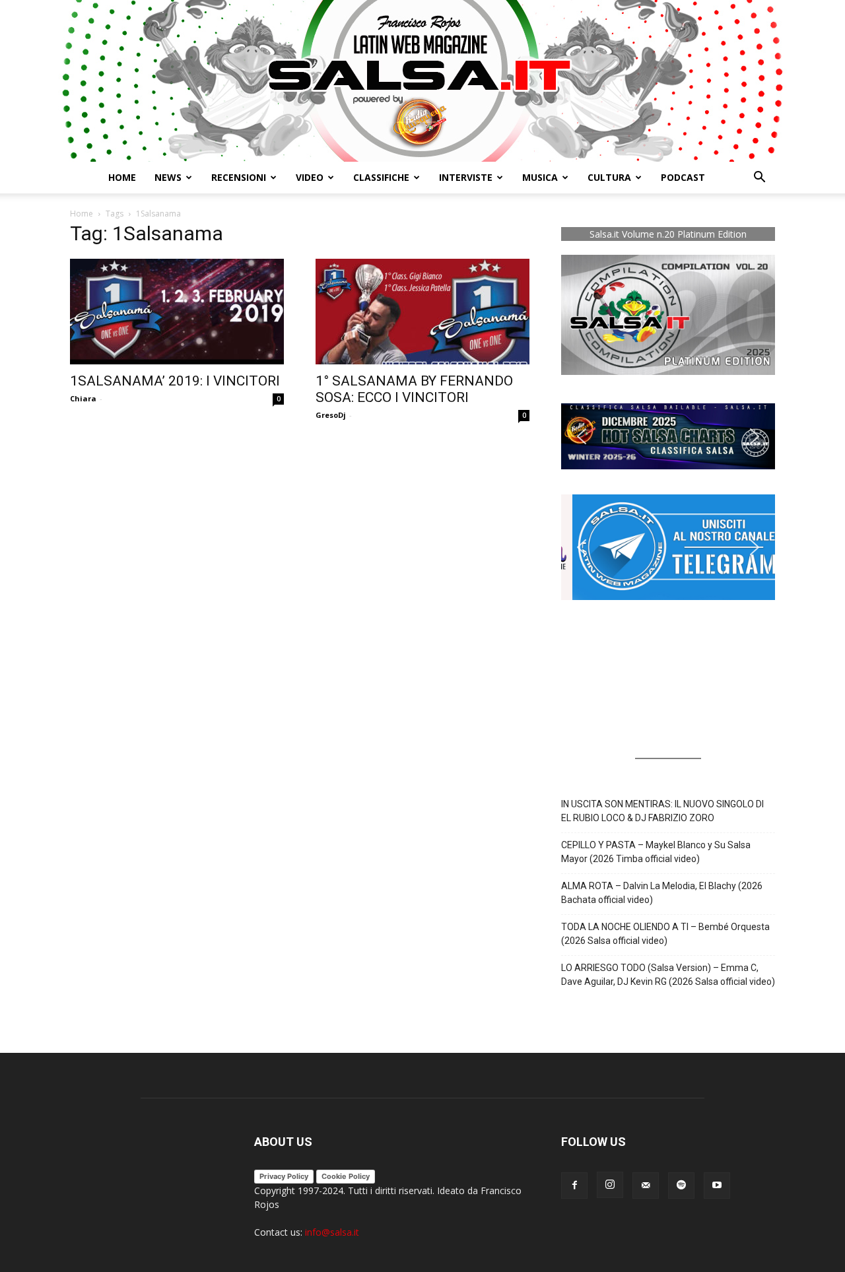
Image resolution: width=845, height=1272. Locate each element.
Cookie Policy (345, 1176)
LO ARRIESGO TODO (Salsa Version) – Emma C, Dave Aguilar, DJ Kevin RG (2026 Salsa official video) (668, 974)
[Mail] (645, 1185)
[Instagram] (610, 1185)
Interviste (465, 177)
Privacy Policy (283, 1176)
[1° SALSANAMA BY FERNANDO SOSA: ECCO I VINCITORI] (422, 311)
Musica (540, 177)
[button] (759, 178)
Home (122, 177)
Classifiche (381, 177)
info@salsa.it (332, 1232)
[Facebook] (574, 1185)
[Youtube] (717, 1185)
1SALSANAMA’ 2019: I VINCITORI (175, 381)
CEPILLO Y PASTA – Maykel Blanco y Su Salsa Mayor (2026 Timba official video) (656, 852)
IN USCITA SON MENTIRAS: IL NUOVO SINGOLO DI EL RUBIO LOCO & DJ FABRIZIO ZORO (662, 811)
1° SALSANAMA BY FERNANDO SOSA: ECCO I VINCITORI (414, 389)
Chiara (83, 398)
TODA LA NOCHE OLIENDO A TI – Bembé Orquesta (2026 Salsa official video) (665, 933)
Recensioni (238, 177)
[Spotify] (681, 1185)
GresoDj (331, 415)
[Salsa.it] (422, 81)
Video (309, 177)
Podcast (683, 177)
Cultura (609, 177)
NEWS (168, 177)
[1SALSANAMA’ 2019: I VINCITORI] (177, 311)
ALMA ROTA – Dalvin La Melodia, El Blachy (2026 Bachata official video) (661, 893)
